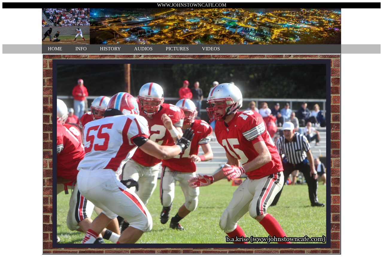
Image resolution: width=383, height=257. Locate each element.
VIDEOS (211, 48)
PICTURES (177, 48)
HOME (55, 48)
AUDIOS (143, 48)
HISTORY (110, 48)
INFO (81, 48)
